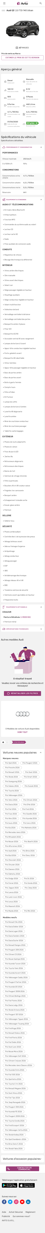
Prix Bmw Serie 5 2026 (14, 1144)
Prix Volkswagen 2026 (13, 795)
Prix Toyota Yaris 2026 (14, 968)
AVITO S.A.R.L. (8, 1220)
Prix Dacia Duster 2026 (14, 941)
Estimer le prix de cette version (22, 58)
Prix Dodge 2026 (11, 879)
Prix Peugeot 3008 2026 (15, 991)
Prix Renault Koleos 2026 (15, 1033)
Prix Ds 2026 (29, 879)
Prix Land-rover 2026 (13, 897)
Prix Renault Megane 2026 (15, 1089)
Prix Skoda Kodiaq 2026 (14, 1135)
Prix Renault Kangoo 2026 (15, 945)
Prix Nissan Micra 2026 (14, 1052)
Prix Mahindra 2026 (28, 828)
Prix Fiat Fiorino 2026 (13, 1001)
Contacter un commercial (24, 1169)
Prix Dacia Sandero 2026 (14, 936)
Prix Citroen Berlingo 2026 (15, 996)
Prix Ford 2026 (28, 809)
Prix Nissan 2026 (11, 842)
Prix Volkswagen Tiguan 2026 (16, 1019)
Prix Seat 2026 (31, 772)
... (7, 742)
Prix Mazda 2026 (11, 911)
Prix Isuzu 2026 (11, 823)
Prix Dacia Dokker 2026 (14, 927)
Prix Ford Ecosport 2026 (14, 1126)
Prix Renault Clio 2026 (13, 922)
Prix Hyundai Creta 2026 (14, 1070)
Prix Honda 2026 (30, 883)
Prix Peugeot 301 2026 (14, 1015)
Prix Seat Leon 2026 (13, 1047)
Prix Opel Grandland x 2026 (15, 1139)
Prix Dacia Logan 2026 (14, 931)
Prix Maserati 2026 (12, 906)
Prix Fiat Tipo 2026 (12, 1098)
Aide (4, 1212)
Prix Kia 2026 (10, 828)
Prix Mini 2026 (29, 911)
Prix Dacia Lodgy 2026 (14, 1005)
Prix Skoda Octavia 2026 (14, 1010)
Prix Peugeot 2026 (30, 763)
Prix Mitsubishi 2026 (13, 837)
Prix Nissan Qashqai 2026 (15, 959)
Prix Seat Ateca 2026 (13, 1093)
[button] (22, 147)
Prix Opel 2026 (11, 763)
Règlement (30, 1212)
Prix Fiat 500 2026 (12, 1075)
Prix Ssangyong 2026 (13, 782)
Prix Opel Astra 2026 (13, 1079)
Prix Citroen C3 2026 (13, 954)
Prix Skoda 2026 (11, 777)
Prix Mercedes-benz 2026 (15, 832)
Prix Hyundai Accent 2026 (15, 973)
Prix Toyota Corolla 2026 (14, 1121)
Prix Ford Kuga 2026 (13, 1028)
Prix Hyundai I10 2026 (13, 1112)
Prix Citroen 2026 (30, 800)
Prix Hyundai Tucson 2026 (15, 964)
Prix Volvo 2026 (11, 800)
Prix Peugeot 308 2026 (14, 1107)
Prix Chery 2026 (28, 855)
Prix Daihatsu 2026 (12, 874)
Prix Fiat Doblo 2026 (13, 1042)
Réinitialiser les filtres (24, 693)
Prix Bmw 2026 (29, 851)
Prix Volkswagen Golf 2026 (15, 1056)
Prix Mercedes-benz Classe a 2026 (18, 1065)
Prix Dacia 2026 (11, 805)
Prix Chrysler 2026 (12, 865)
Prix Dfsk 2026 (29, 805)
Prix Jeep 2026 (31, 888)
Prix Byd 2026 (10, 855)
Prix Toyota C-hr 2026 (14, 1084)
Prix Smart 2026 (30, 777)
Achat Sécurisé (16, 1212)
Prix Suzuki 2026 (31, 786)
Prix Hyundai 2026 (30, 818)
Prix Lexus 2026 (11, 902)
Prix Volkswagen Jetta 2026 (16, 1130)
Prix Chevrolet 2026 (13, 860)
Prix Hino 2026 (11, 818)
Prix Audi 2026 (11, 851)
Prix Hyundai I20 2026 (13, 987)
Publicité (6, 1216)
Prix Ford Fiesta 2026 (13, 1038)
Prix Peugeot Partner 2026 (15, 982)
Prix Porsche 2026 (12, 768)
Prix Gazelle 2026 (30, 814)
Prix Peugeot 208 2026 (14, 950)
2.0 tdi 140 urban (19, 742)
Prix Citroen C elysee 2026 (15, 1061)
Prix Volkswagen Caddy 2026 (16, 978)
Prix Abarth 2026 (31, 842)
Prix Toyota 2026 (12, 791)
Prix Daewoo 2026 (12, 869)
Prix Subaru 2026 (12, 786)
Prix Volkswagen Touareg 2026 (17, 1024)
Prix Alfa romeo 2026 (13, 846)
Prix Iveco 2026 (29, 823)
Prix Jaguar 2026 (12, 888)
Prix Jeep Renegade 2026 (15, 1102)
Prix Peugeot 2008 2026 (15, 1116)
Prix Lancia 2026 (11, 892)
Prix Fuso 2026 (11, 814)
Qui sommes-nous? (21, 1216)
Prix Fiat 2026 (10, 809)
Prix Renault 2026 (12, 772)
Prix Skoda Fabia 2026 (14, 1149)
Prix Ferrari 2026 (11, 883)
